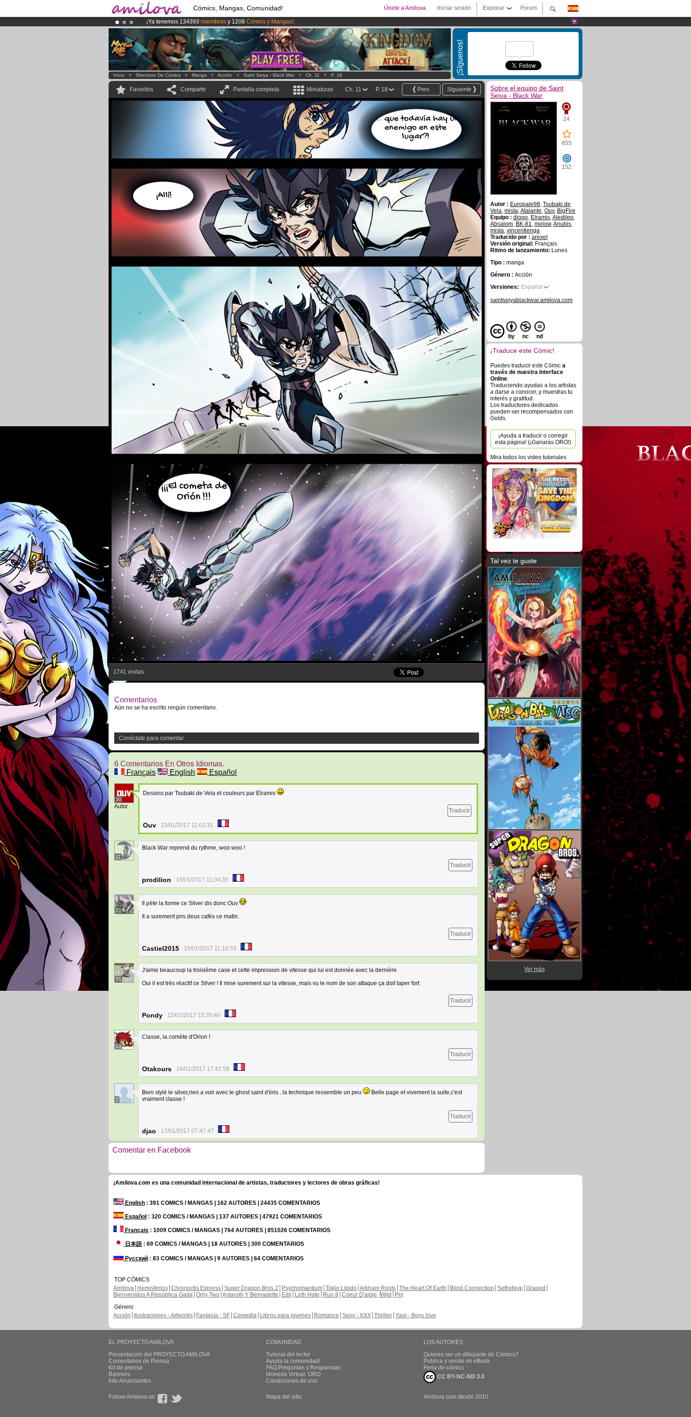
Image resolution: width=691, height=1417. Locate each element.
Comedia (245, 1315)
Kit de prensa (125, 1367)
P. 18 (336, 75)
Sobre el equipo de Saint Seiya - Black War (527, 91)
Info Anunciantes (130, 1380)
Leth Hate (307, 1294)
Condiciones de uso (291, 1380)
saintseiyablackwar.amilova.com (531, 300)
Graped (535, 1288)
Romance (326, 1315)
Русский (136, 1258)
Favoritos (141, 89)
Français (140, 772)
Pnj (399, 1294)
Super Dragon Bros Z (251, 1288)
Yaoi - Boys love (415, 1315)
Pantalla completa (256, 89)
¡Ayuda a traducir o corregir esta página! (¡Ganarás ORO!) (533, 439)
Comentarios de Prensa (139, 1361)
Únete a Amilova (405, 8)
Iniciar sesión (454, 8)
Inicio (119, 75)
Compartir (193, 89)
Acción (225, 75)
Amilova (123, 1288)
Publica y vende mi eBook (457, 1361)
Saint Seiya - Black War (268, 75)
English (181, 772)
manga (199, 75)
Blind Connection (472, 1288)
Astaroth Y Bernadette (250, 1294)
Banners (119, 1374)
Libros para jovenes (285, 1315)
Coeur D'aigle (360, 1294)
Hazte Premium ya (293, 21)
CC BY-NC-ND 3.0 (460, 1376)
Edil (286, 1294)
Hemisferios (152, 1288)
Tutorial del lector (288, 1354)
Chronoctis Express (196, 1288)
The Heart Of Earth (423, 1288)
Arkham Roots (378, 1288)
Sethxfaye (510, 1288)
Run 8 (330, 1294)
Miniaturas (319, 89)
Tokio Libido (341, 1288)
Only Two (208, 1294)
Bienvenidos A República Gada (153, 1294)
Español (222, 772)
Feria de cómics (444, 1367)
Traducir (459, 810)
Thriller (383, 1315)
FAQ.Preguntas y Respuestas (303, 1367)
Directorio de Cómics (158, 75)
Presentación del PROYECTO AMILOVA (159, 1354)
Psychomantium (302, 1288)
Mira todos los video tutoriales (528, 457)
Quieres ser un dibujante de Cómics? (471, 1354)
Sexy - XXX (356, 1315)
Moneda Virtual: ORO (293, 1374)
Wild (386, 1294)
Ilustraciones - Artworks (163, 1315)
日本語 (133, 1244)
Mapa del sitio (284, 1396)
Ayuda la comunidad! (293, 1361)
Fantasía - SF (213, 1315)
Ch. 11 (313, 75)
